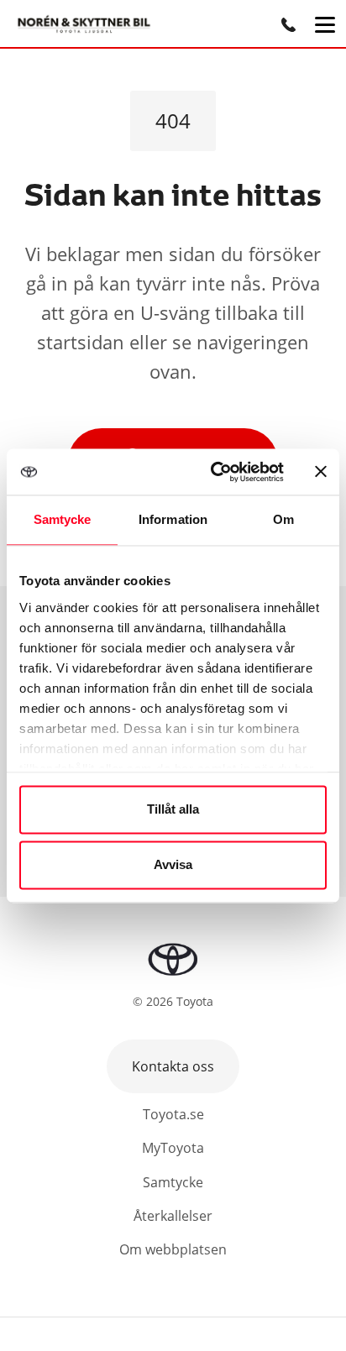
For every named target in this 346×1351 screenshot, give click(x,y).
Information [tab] (173, 519)
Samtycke (173, 1182)
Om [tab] (283, 519)
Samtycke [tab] (63, 519)
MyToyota (173, 1148)
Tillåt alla (173, 810)
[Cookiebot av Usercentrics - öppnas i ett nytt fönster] (214, 472)
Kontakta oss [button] (173, 1066)
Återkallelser (173, 1216)
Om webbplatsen (173, 1249)
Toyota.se (173, 1114)
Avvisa (173, 864)
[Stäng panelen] (321, 472)
